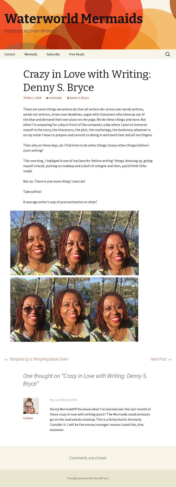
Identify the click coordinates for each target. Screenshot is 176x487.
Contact (9, 54)
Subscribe (53, 54)
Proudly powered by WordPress (88, 478)
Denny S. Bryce (79, 98)
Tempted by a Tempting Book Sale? (36, 359)
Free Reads (76, 54)
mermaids (55, 98)
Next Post (161, 359)
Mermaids (30, 54)
